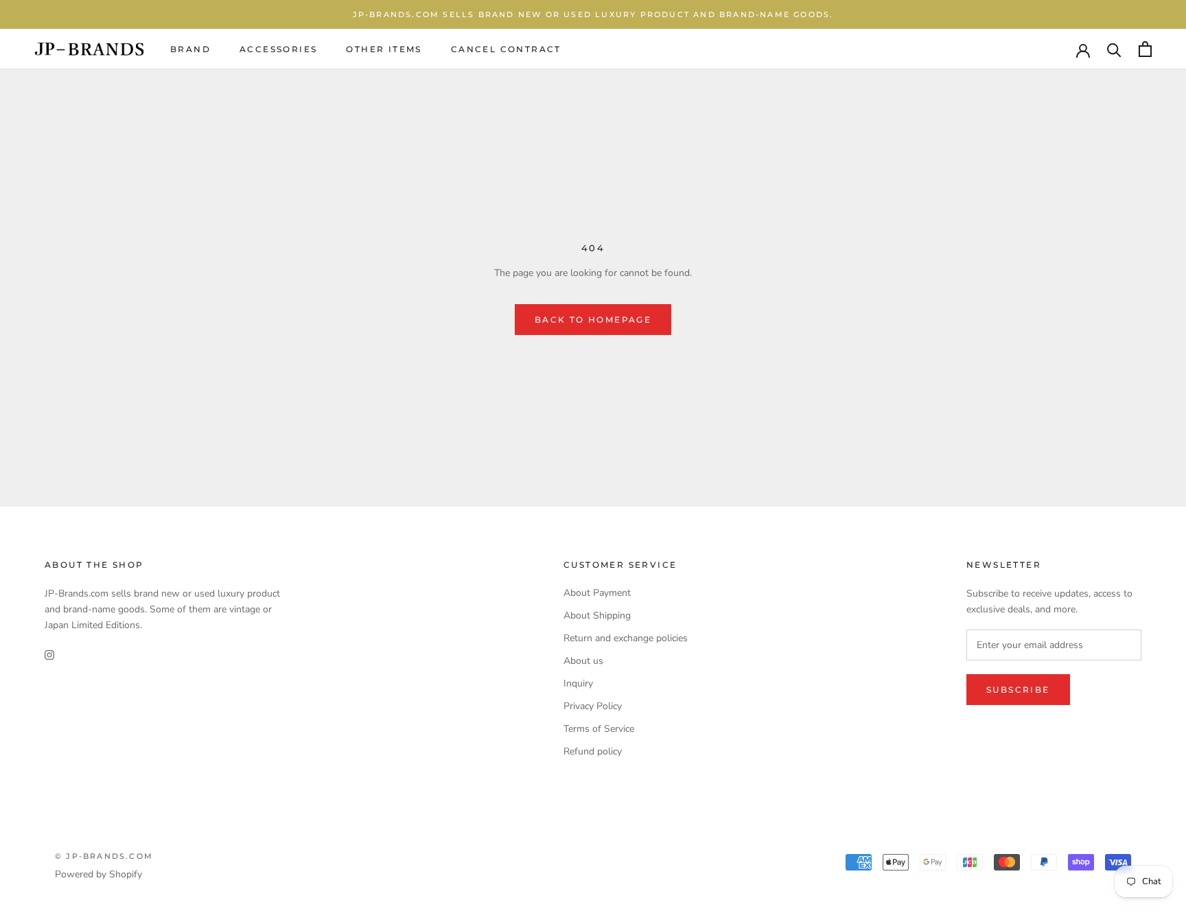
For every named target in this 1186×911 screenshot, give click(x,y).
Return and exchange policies (625, 638)
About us (583, 660)
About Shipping (597, 615)
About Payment (597, 592)
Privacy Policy (592, 706)
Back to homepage (593, 319)
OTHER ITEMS (383, 49)
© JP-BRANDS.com (104, 856)
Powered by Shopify (98, 874)
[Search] (1114, 49)
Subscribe (1018, 689)
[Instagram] (49, 654)
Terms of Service (598, 728)
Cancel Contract (506, 49)
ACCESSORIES (278, 49)
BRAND (190, 49)
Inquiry (578, 683)
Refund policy (592, 751)
